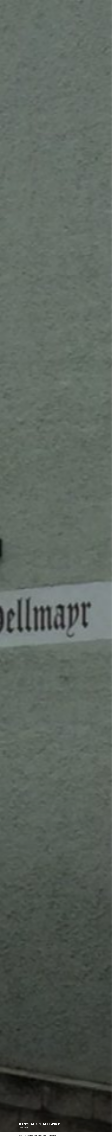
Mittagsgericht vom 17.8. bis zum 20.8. (35, 1135)
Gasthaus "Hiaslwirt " (40, 1124)
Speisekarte (52, 1135)
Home (20, 1135)
